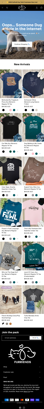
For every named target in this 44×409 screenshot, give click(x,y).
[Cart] (41, 7)
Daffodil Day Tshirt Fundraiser (21, 2)
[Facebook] (20, 407)
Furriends (24, 403)
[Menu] (2, 7)
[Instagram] (24, 407)
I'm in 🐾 (35, 338)
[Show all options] (17, 110)
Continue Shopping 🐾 (22, 44)
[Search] (7, 7)
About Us (26, 391)
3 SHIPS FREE (6, 287)
